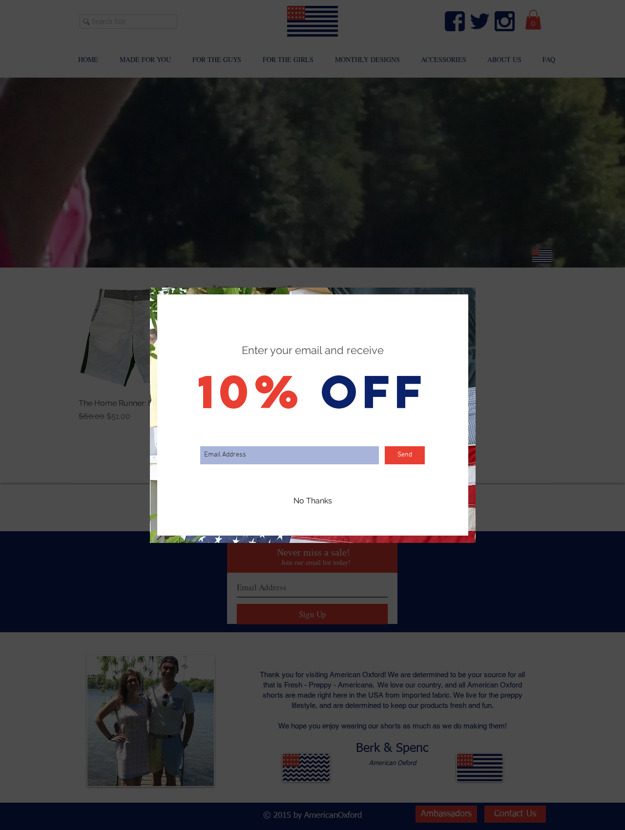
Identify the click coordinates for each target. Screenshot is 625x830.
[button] (312, 501)
